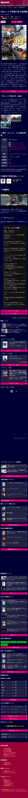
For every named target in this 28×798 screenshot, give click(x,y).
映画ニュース (7, 779)
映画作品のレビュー (9, 754)
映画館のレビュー (8, 764)
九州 (2, 695)
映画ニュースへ (13, 593)
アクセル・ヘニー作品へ (13, 365)
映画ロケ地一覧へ (13, 718)
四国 (16, 693)
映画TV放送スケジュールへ (13, 671)
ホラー (16, 712)
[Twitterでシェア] (16, 391)
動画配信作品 (7, 781)
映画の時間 (3, 7)
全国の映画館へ (13, 699)
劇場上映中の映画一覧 (13, 525)
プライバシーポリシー (21, 789)
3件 (13, 18)
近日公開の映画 (7, 751)
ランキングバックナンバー (10, 772)
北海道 (2, 687)
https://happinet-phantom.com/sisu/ (17, 165)
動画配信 (19, 21)
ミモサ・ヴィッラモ (14, 149)
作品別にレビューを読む (10, 756)
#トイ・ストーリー (21, 642)
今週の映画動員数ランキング (7, 500)
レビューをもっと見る (13, 310)
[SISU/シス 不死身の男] (3, 181)
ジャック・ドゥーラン (20, 147)
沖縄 (16, 695)
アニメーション (18, 706)
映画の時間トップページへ (7, 737)
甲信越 (2, 690)
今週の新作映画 (7, 749)
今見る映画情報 (7, 784)
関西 (2, 684)
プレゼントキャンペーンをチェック (13, 476)
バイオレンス (17, 16)
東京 (2, 681)
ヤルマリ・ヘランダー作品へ (13, 350)
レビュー (13, 21)
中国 (2, 693)
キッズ (16, 709)
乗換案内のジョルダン (9, 789)
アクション (7, 16)
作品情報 (10, 7)
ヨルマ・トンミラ (16, 146)
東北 (16, 687)
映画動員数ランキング (9, 771)
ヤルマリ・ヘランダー (18, 142)
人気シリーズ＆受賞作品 (10, 753)
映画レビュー (13, 635)
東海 (16, 684)
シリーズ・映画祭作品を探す (13, 647)
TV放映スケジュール (9, 782)
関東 (16, 681)
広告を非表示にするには (20, 438)
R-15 (2, 16)
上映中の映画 (7, 748)
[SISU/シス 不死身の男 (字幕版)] (17, 180)
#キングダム (4, 644)
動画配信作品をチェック (13, 549)
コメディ (3, 712)
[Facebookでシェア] (11, 391)
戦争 (12, 16)
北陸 (16, 690)
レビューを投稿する (13, 313)
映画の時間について (13, 730)
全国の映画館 (7, 762)
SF (2, 709)
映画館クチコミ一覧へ (13, 716)
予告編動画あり (4, 18)
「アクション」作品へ (13, 383)
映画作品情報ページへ (6, 734)
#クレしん (12, 642)
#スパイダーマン (5, 642)
